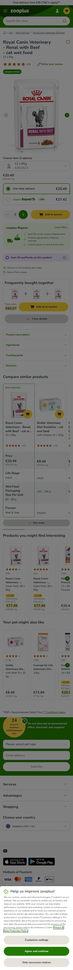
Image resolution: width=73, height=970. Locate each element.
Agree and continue (36, 951)
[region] (36, 928)
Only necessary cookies (36, 962)
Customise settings (36, 940)
